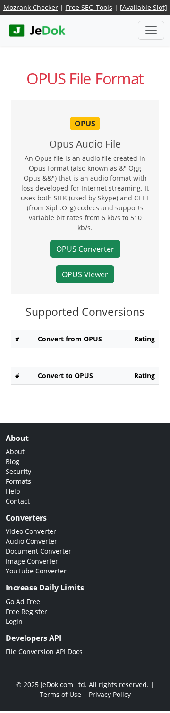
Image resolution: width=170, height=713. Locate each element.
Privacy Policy (110, 694)
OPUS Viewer (85, 274)
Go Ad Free (23, 601)
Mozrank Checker (30, 7)
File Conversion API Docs (44, 651)
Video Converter (31, 531)
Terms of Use (60, 694)
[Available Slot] (143, 7)
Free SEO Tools (89, 7)
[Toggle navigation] (151, 30)
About (15, 451)
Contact (18, 501)
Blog (12, 461)
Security (18, 471)
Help (13, 491)
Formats (18, 481)
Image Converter (32, 560)
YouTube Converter (36, 570)
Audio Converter (31, 541)
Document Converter (38, 551)
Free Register (26, 611)
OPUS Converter (85, 249)
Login (14, 621)
